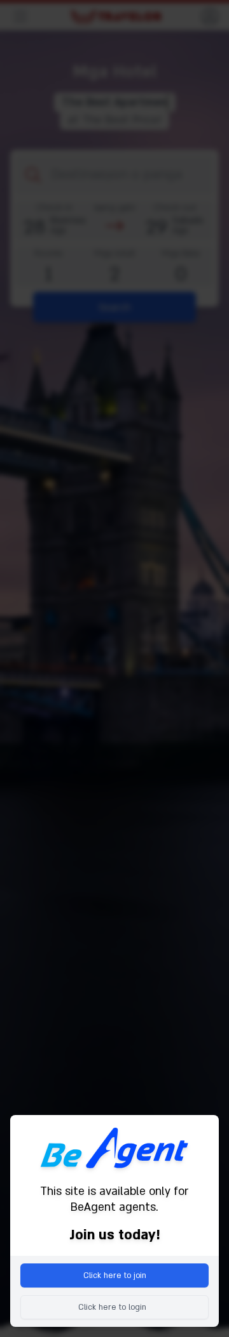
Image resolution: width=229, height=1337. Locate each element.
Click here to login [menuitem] (112, 1307)
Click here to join (114, 1275)
